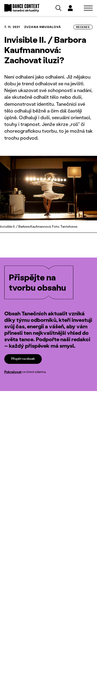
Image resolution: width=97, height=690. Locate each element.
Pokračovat (13, 372)
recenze (83, 27)
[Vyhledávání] (58, 8)
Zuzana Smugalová (42, 27)
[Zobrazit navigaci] (88, 8)
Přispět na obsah (23, 359)
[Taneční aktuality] (21, 8)
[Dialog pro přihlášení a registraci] (70, 8)
